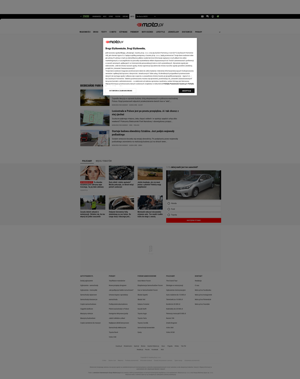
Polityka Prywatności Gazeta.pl (175, 84)
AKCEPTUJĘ (186, 91)
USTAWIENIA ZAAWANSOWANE (120, 90)
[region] (150, 66)
